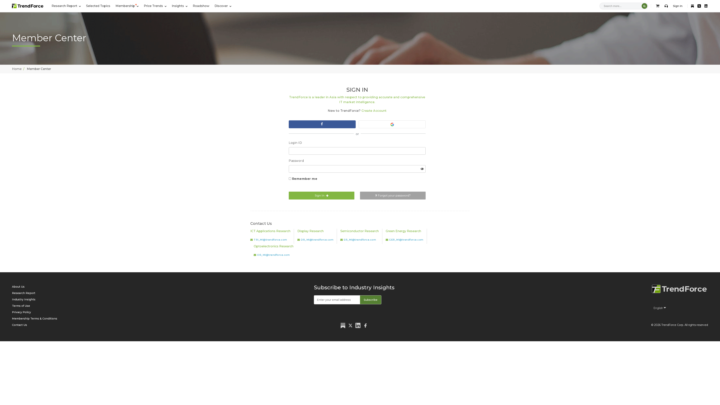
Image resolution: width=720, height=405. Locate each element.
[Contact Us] (666, 6)
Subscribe (370, 300)
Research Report (23, 293)
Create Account (374, 110)
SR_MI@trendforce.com (360, 239)
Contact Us (19, 325)
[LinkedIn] (706, 6)
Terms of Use (21, 306)
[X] (699, 6)
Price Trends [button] (154, 6)
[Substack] (692, 6)
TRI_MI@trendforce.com (270, 239)
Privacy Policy (21, 312)
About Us (18, 286)
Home (17, 69)
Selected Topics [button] (98, 6)
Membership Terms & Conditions (34, 318)
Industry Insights (23, 299)
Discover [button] (221, 6)
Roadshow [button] (201, 6)
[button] (127, 6)
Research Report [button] (65, 6)
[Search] (644, 6)
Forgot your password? (394, 195)
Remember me (304, 179)
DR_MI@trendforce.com (317, 239)
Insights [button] (178, 6)
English (658, 308)
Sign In (677, 6)
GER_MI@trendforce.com (406, 239)
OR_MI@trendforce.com (273, 254)
